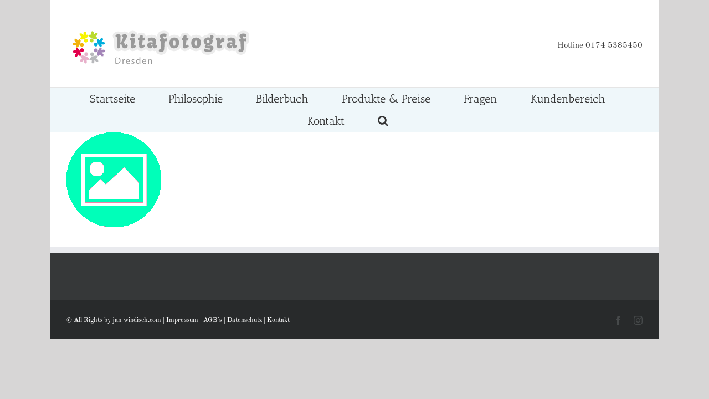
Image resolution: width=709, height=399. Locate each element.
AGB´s (212, 320)
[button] (383, 121)
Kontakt (278, 320)
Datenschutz (244, 320)
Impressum (182, 320)
